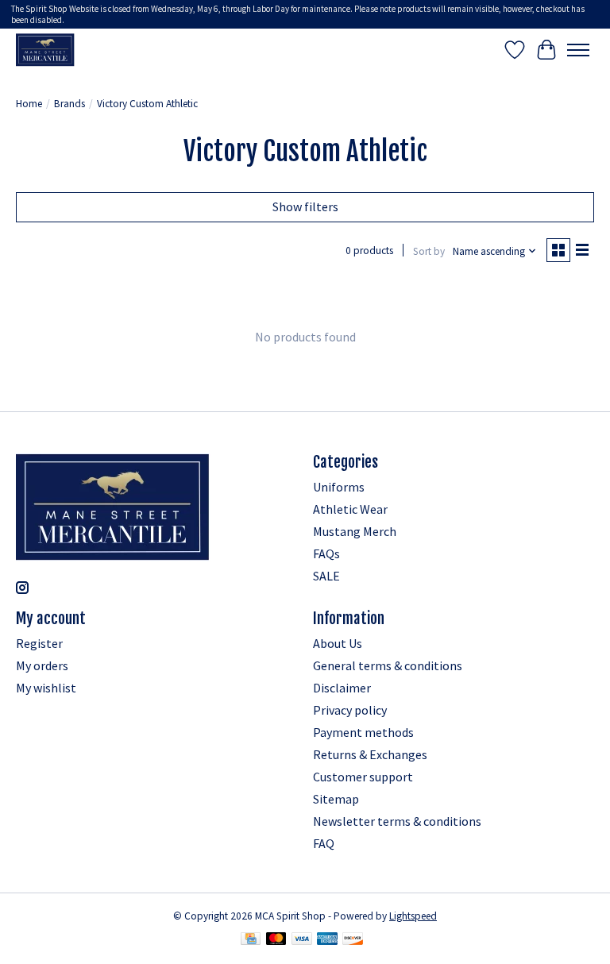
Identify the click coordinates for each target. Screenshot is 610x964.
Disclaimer (342, 688)
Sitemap (336, 799)
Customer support (363, 777)
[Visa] (301, 940)
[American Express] (327, 940)
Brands (69, 103)
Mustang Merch (354, 531)
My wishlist (46, 688)
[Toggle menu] (578, 50)
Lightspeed (413, 916)
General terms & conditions (387, 665)
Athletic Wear (350, 509)
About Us (337, 643)
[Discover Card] (352, 940)
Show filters (305, 206)
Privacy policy (350, 710)
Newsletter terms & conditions (397, 821)
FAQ (323, 843)
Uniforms (339, 487)
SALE (326, 576)
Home (29, 103)
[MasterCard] (276, 940)
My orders (42, 665)
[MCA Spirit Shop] (45, 49)
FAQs (326, 553)
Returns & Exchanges (370, 754)
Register (39, 643)
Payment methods (363, 732)
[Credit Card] (251, 940)
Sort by (429, 251)
